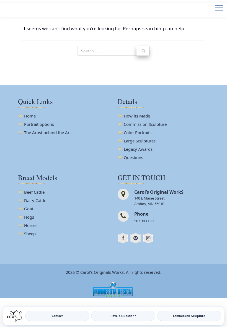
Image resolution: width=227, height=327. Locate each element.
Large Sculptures (140, 141)
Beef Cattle (34, 192)
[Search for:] (114, 51)
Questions (133, 157)
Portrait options (39, 124)
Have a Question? (123, 316)
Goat (28, 209)
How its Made (137, 116)
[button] (218, 12)
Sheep (30, 234)
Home (30, 116)
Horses (30, 225)
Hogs (29, 217)
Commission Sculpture (145, 124)
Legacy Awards (138, 149)
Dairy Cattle (35, 200)
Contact (57, 316)
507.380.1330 (144, 220)
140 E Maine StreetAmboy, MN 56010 (149, 201)
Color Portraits (137, 133)
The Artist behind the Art (47, 133)
